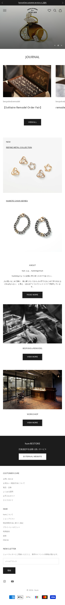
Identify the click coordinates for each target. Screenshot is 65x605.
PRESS (6, 540)
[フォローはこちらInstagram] (4, 581)
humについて (8, 514)
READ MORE (32, 295)
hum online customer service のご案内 (32, 3)
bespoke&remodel (11, 101)
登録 (9, 570)
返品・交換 (7, 487)
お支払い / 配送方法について (14, 483)
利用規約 (6, 531)
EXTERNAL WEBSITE (32, 456)
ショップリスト (9, 519)
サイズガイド (8, 500)
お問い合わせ (8, 479)
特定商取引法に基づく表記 (13, 523)
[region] (32, 27)
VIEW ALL (32, 122)
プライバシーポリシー (11, 527)
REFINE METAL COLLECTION (19, 147)
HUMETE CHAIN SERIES (17, 201)
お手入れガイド (9, 496)
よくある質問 (8, 492)
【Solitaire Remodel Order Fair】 (22, 107)
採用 (4, 536)
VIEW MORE (32, 357)
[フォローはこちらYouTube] (12, 581)
